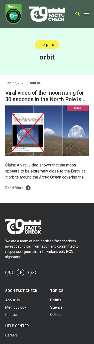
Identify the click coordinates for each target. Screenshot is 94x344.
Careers (11, 335)
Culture (56, 315)
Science (36, 83)
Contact (11, 315)
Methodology (15, 307)
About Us (12, 300)
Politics (55, 300)
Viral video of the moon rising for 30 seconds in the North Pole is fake (44, 99)
